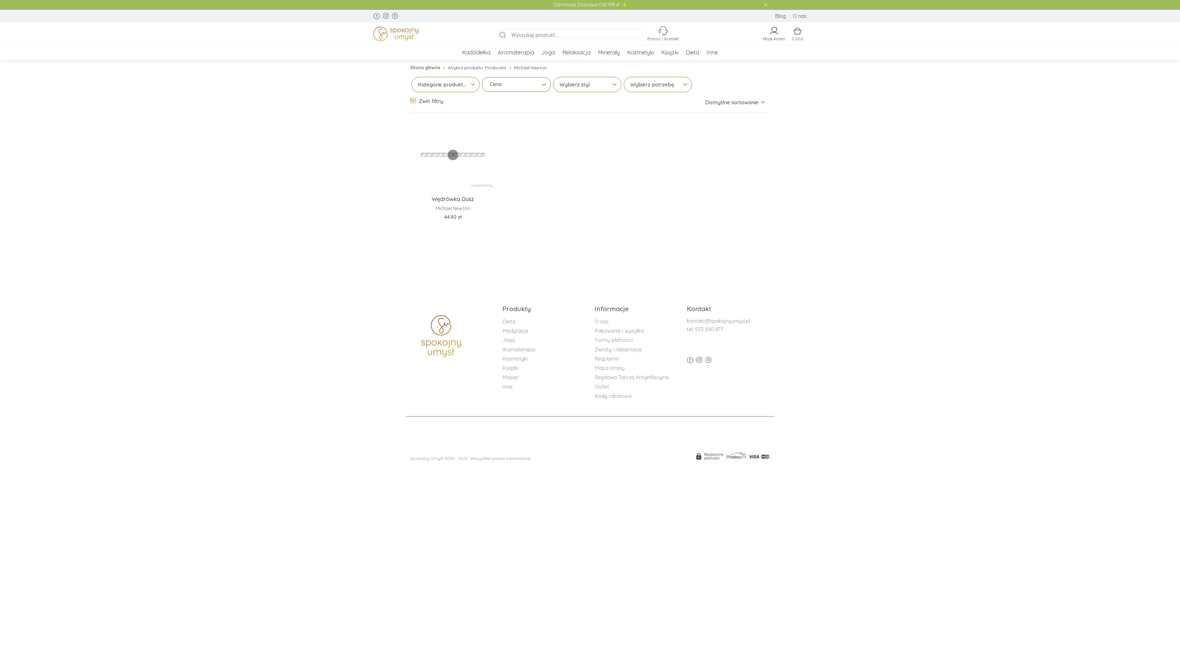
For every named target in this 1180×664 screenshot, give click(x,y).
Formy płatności (614, 340)
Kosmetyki (640, 52)
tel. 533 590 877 (705, 329)
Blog (780, 16)
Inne (712, 52)
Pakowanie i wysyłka (619, 330)
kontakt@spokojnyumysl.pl (718, 321)
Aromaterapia (516, 52)
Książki (669, 52)
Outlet (602, 386)
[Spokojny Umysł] (427, 35)
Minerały (609, 52)
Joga (548, 52)
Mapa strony (610, 368)
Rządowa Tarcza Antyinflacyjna (632, 377)
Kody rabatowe (613, 396)
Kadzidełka (476, 52)
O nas (800, 16)
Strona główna (425, 67)
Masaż (510, 377)
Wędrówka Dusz (453, 199)
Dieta (692, 52)
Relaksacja (576, 52)
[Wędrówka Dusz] (452, 155)
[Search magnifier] (503, 35)
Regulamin (607, 358)
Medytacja (515, 330)
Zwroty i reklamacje (618, 349)
